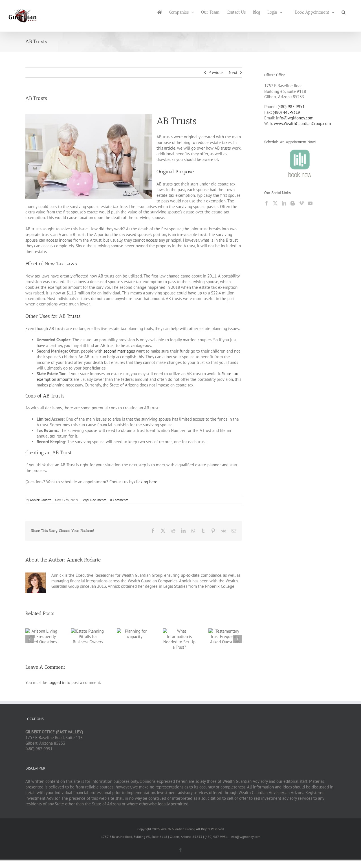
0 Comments (119, 500)
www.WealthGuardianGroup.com (302, 123)
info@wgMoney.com (294, 118)
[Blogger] (292, 203)
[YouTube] (310, 203)
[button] (343, 12)
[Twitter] (275, 203)
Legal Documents (94, 500)
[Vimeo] (301, 203)
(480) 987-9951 (291, 106)
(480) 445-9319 (286, 112)
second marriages (119, 351)
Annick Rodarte (40, 500)
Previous (215, 72)
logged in (57, 682)
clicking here (145, 481)
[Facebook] (266, 203)
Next (233, 72)
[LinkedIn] (284, 203)
